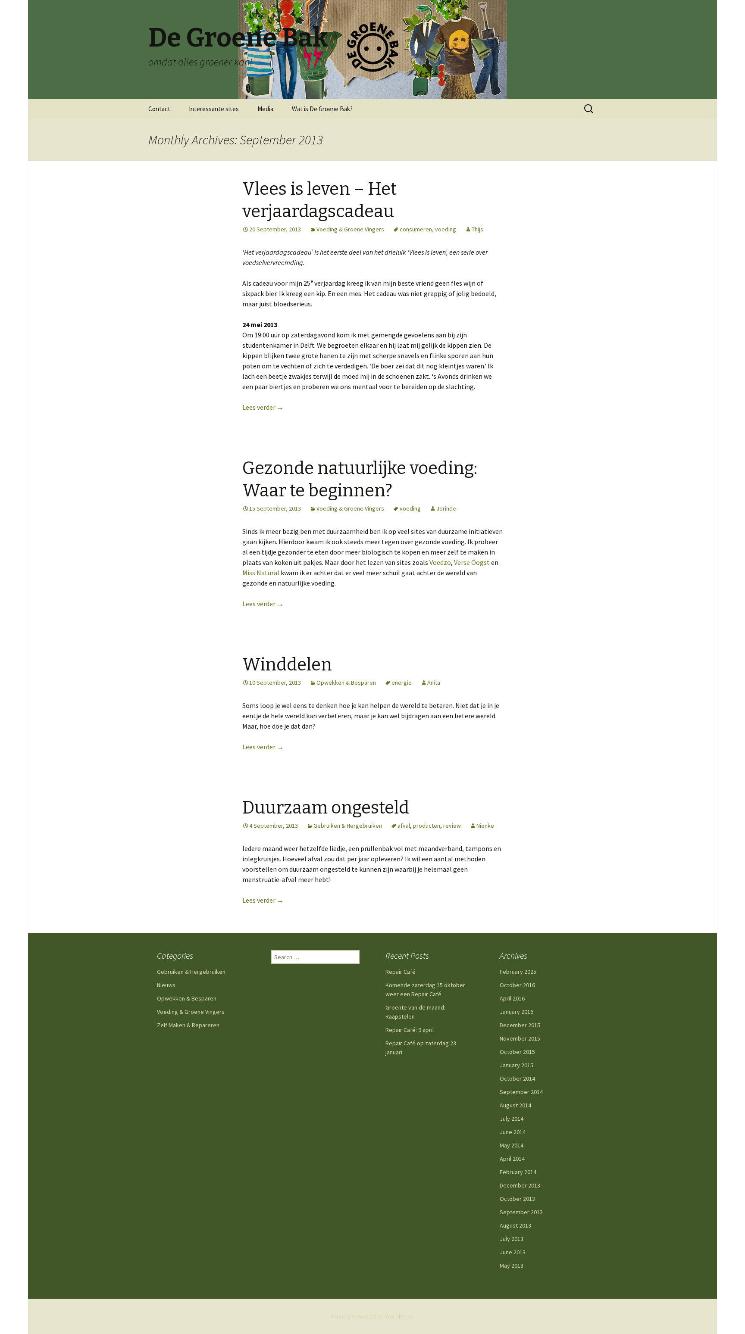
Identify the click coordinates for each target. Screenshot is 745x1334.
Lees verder (263, 407)
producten (426, 825)
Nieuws (166, 985)
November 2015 (520, 1038)
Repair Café (400, 972)
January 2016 (516, 1012)
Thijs (477, 229)
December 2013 (520, 1185)
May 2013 (511, 1265)
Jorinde (446, 508)
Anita (433, 682)
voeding (445, 229)
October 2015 (517, 1052)
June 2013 (513, 1252)
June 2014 (513, 1132)
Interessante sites (214, 109)
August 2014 (515, 1105)
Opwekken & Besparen (346, 682)
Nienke (485, 825)
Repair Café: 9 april (409, 1030)
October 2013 (517, 1199)
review (452, 825)
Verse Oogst (472, 562)
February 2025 (518, 972)
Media (265, 109)
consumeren (416, 229)
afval (404, 825)
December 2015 (520, 1025)
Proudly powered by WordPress (372, 1316)
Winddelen (287, 665)
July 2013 (511, 1239)
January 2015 (516, 1065)
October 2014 (517, 1078)
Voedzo (440, 562)
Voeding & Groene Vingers (350, 229)
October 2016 (517, 985)
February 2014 (518, 1172)
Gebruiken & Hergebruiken (347, 825)
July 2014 (511, 1118)
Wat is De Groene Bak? (322, 109)
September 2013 (521, 1212)
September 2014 (521, 1092)
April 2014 (512, 1159)
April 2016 (512, 998)
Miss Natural (260, 572)
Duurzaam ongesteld (325, 808)
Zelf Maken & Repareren (188, 1025)
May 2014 (511, 1145)
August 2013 (515, 1225)
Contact (159, 109)
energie (401, 682)
